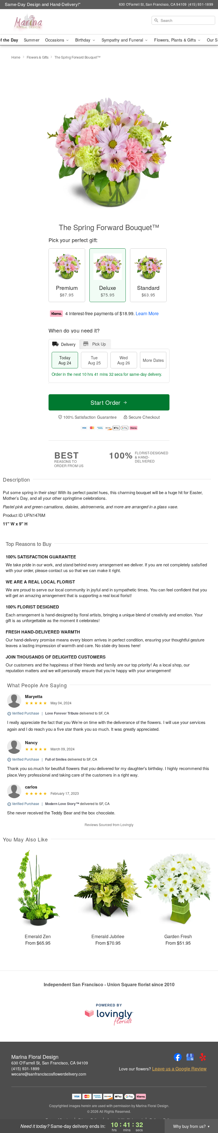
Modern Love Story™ (62, 803)
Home (15, 57)
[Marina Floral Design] (37, 22)
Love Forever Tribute (62, 713)
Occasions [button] (55, 40)
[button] (203, 1109)
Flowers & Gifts (38, 57)
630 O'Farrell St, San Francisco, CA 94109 (49, 1063)
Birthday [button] (83, 40)
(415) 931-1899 (25, 1068)
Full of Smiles (56, 759)
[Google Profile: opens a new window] (190, 1057)
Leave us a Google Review (179, 1069)
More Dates (153, 360)
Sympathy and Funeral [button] (123, 40)
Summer (31, 40)
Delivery (68, 344)
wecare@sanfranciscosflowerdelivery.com (48, 1074)
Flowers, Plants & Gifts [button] (175, 40)
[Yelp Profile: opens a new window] (203, 1057)
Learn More (147, 313)
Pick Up (99, 344)
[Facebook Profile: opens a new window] (178, 1057)
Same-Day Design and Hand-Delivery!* (43, 4)
